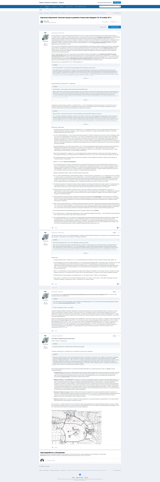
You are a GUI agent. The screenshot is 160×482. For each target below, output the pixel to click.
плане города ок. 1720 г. (71, 410)
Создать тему (103, 27)
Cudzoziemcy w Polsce (108, 47)
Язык (73, 477)
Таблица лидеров (69, 6)
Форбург (97, 210)
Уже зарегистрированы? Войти (104, 2)
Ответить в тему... (51, 460)
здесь (76, 235)
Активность (54, 6)
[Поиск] (119, 7)
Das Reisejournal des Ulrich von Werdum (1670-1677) (82, 58)
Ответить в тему (114, 27)
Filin (48, 21)
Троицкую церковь (65, 376)
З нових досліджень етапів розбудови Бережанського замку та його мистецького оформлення (84, 294)
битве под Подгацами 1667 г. (70, 161)
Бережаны (53, 22)
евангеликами (98, 196)
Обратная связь (79, 477)
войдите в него (88, 454)
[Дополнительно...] (118, 33)
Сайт (41, 6)
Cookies (86, 477)
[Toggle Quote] (53, 64)
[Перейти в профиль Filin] (41, 21)
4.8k (46, 43)
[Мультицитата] (52, 228)
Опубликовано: (58, 32)
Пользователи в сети (48, 9)
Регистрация (117, 2)
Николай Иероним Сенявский (99, 42)
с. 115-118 (108, 368)
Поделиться (105, 21)
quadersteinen (108, 177)
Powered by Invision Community (80, 480)
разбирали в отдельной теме (104, 37)
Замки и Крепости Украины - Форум (51, 2)
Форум (40, 9)
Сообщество (47, 6)
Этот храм (66, 391)
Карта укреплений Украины (80, 6)
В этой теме (114, 6)
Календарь (61, 6)
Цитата (55, 227)
